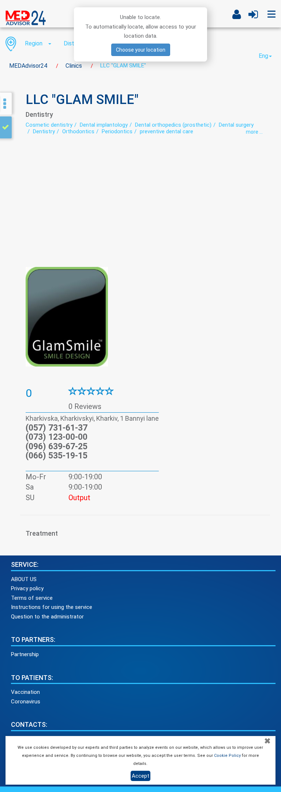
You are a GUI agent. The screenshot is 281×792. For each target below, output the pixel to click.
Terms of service (32, 598)
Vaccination (25, 692)
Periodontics (117, 131)
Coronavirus (25, 701)
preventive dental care (166, 131)
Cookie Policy (227, 755)
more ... (254, 132)
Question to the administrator (47, 616)
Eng (263, 55)
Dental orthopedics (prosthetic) (173, 125)
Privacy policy (27, 588)
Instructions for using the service (51, 607)
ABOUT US (24, 579)
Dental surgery (236, 125)
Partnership (25, 654)
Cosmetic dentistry (49, 125)
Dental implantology (104, 125)
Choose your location (140, 50)
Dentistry (44, 131)
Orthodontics (78, 131)
